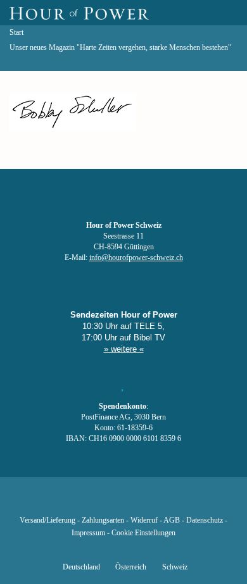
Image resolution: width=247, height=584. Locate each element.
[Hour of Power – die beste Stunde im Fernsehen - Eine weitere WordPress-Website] (79, 12)
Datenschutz (204, 520)
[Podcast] (166, 501)
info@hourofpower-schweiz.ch (136, 258)
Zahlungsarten (103, 520)
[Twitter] (80, 501)
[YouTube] (101, 501)
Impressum (88, 533)
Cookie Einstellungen (143, 533)
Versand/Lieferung (47, 520)
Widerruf (144, 520)
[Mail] (188, 501)
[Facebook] (58, 501)
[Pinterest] (145, 501)
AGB (171, 520)
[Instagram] (123, 501)
